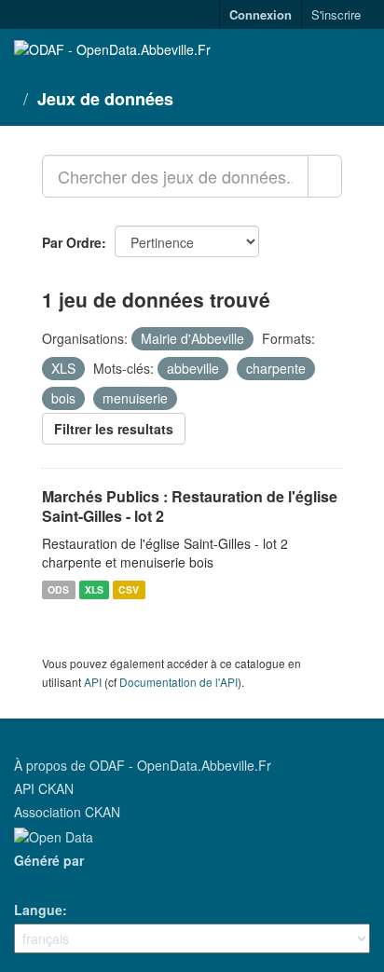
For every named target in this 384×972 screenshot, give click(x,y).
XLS (94, 589)
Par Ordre (72, 242)
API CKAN (44, 788)
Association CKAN (67, 811)
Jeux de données (105, 99)
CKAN (45, 881)
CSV (128, 589)
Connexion (260, 14)
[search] (325, 176)
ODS (58, 589)
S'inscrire (336, 14)
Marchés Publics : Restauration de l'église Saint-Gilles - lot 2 (189, 506)
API (93, 682)
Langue (38, 909)
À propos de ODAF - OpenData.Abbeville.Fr (142, 765)
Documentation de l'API (178, 682)
